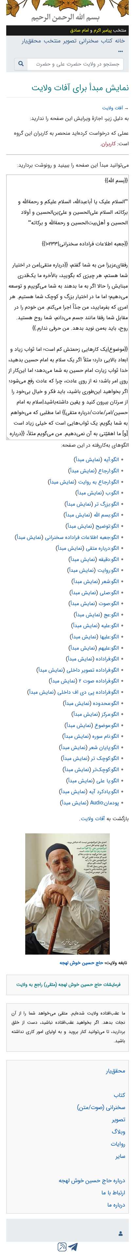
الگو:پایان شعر (104, 747)
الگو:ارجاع (108, 471)
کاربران (109, 144)
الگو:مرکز (110, 714)
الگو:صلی (109, 593)
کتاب (106, 41)
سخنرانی (88, 41)
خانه (120, 41)
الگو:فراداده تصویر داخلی (93, 670)
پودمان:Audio (104, 803)
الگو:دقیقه (109, 559)
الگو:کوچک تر (105, 758)
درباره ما (116, 1205)
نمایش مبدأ (88, 460)
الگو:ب (112, 493)
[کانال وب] (62, 1246)
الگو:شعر (110, 581)
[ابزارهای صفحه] (119, 52)
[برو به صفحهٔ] (21, 64)
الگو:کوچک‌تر (106, 770)
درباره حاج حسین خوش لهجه (92, 1180)
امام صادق (79, 30)
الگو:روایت (108, 570)
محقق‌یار (31, 41)
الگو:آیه (111, 460)
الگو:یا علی (107, 781)
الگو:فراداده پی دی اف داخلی (88, 692)
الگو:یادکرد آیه (104, 792)
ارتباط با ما (113, 1192)
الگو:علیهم (109, 648)
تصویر (69, 41)
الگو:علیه (110, 626)
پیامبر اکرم (103, 30)
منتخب (52, 41)
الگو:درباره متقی (102, 548)
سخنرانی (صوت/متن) (101, 1107)
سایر (120, 1156)
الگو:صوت (109, 604)
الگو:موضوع (107, 725)
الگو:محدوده (106, 703)
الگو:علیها (109, 637)
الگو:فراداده (107, 659)
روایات (118, 1144)
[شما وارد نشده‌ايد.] (119, 1234)
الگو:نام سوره (105, 736)
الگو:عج (111, 615)
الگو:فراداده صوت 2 (99, 681)
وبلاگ (118, 1132)
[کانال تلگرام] (72, 1246)
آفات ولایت (112, 108)
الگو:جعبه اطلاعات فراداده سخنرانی (82, 537)
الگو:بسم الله (106, 515)
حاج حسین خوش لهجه (81, 962)
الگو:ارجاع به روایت (98, 482)
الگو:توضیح (107, 526)
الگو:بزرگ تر (107, 504)
